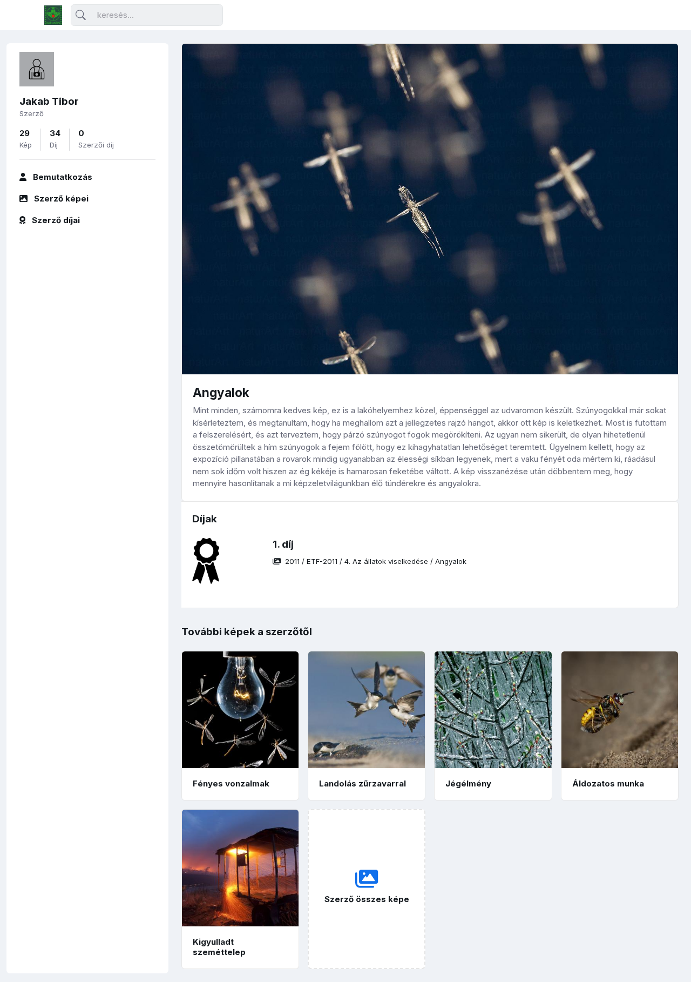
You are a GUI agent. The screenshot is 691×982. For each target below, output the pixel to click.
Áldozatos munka (608, 783)
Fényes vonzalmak (231, 783)
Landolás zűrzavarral (362, 783)
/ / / (375, 561)
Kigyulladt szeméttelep (219, 947)
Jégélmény (468, 783)
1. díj (283, 544)
